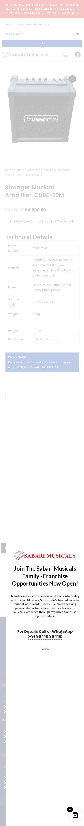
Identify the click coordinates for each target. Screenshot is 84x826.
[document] (42, 413)
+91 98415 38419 (45, 636)
